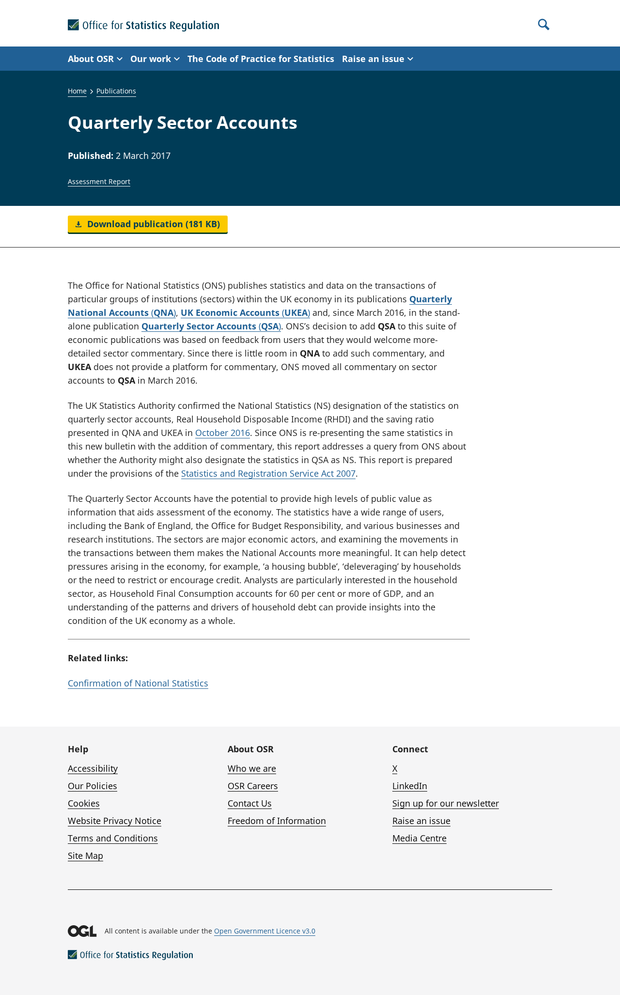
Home (77, 90)
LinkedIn (409, 786)
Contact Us (250, 803)
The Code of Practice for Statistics (260, 58)
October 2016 (222, 432)
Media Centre (419, 838)
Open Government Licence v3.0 (264, 930)
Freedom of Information (277, 820)
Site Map (85, 855)
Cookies (84, 803)
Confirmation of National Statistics (138, 683)
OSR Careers (253, 786)
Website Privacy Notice (114, 820)
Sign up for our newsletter (445, 803)
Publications (116, 90)
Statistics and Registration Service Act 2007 (268, 473)
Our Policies (92, 786)
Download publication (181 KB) (152, 224)
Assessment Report (99, 181)
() (245, 312)
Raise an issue (421, 820)
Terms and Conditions (113, 838)
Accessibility (93, 768)
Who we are (252, 768)
